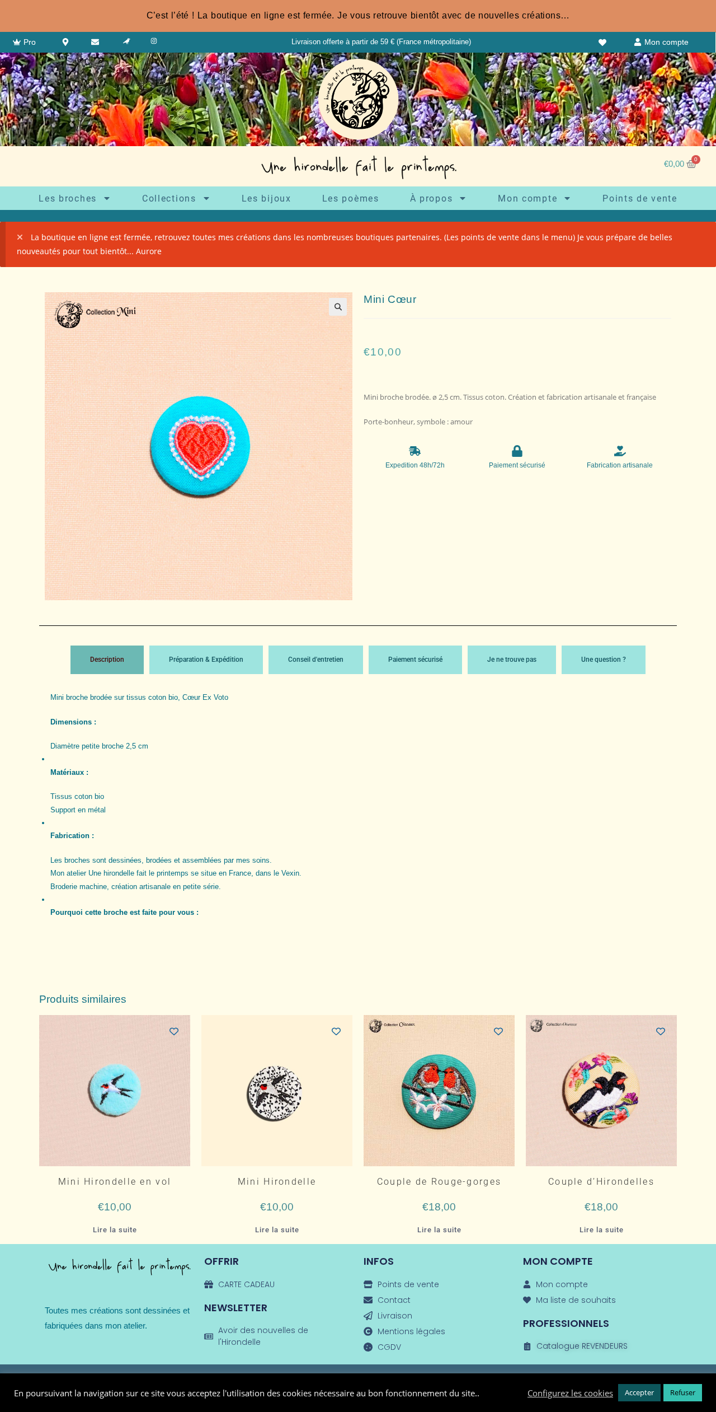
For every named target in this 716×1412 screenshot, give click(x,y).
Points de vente (639, 198)
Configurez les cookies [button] (570, 1393)
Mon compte (527, 198)
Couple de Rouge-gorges (439, 1181)
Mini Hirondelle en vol (115, 1181)
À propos (431, 198)
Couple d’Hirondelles (601, 1181)
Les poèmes (350, 198)
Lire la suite (115, 1230)
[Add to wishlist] (174, 1031)
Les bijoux (266, 198)
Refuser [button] (682, 1392)
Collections (169, 198)
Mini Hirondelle (277, 1181)
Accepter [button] (639, 1392)
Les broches (68, 198)
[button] (338, 307)
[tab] (107, 660)
